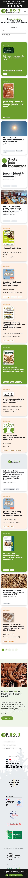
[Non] (26, 873)
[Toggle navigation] (25, 11)
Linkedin (15, 6)
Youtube (18, 6)
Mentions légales (9, 745)
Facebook (8, 6)
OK (7, 875)
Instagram (11, 6)
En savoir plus (7, 718)
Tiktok (21, 6)
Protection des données (12, 748)
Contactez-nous (9, 742)
